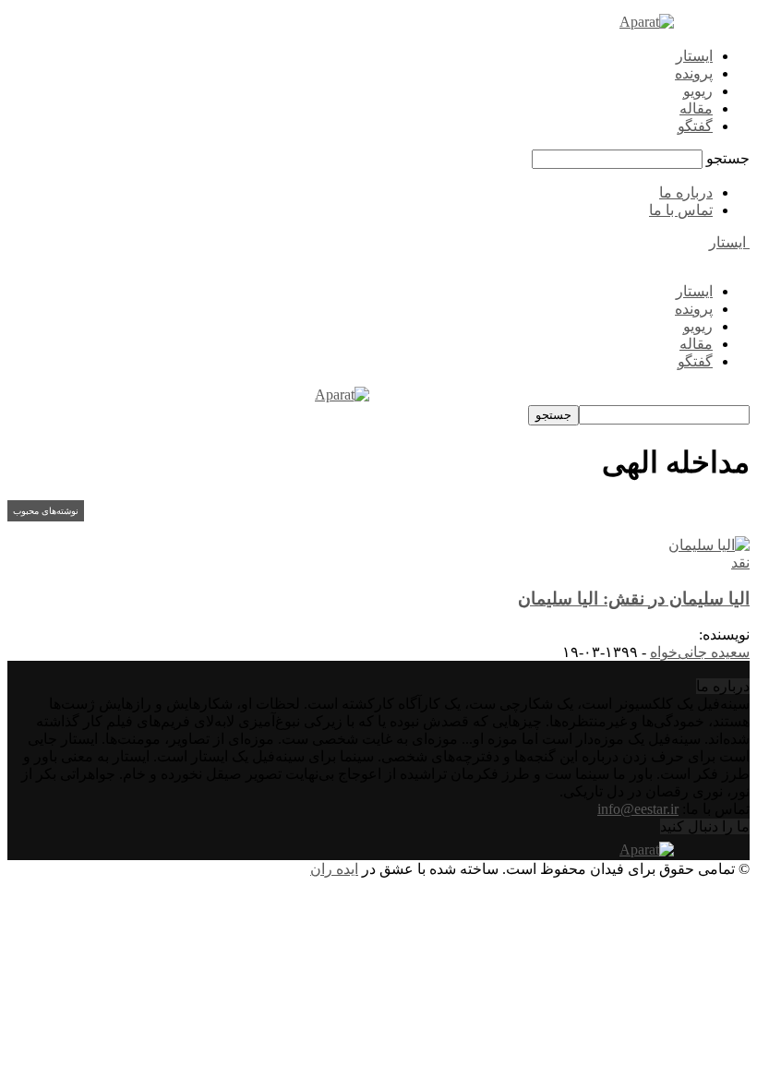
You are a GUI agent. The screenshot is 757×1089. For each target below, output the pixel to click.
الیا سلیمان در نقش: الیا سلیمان (634, 598)
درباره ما (686, 192)
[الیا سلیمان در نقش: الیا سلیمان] (709, 545)
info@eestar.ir (638, 809)
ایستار (694, 56)
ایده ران (334, 869)
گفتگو (695, 126)
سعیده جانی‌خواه (700, 652)
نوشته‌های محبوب (45, 511)
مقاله (696, 108)
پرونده (694, 73)
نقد (740, 562)
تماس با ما (681, 210)
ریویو (698, 91)
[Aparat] (647, 22)
